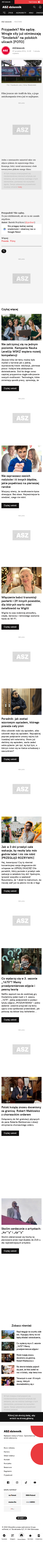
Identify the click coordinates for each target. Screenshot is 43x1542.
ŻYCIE (10, 13)
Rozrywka (7, 1463)
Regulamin (8, 1471)
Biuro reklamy (9, 1448)
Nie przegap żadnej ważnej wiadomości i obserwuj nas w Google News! (21, 229)
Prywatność (8, 1475)
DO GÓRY (21, 1518)
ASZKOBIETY (21, 13)
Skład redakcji (9, 1456)
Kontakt (7, 1460)
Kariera (6, 1452)
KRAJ (31, 13)
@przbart (29, 222)
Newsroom (8, 1467)
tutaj (20, 187)
